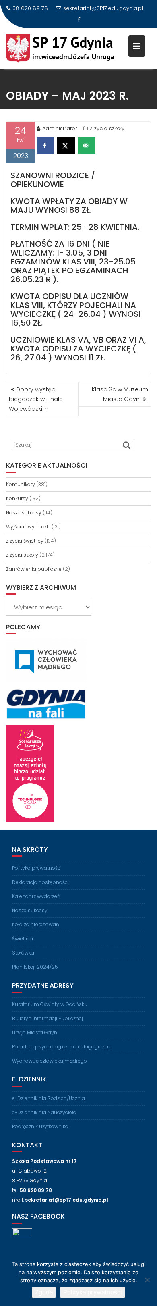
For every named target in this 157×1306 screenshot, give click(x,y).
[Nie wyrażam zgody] (147, 1280)
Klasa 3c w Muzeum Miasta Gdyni (120, 394)
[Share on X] (66, 145)
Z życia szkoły (107, 128)
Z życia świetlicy (24, 540)
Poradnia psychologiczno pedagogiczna (61, 1046)
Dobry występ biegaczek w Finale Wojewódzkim (36, 399)
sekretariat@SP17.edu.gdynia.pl (103, 8)
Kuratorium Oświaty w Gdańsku (49, 1004)
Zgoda (44, 1292)
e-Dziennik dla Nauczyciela (44, 1112)
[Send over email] (86, 145)
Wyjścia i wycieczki (28, 526)
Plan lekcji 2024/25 (35, 966)
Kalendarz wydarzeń (36, 896)
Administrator (59, 128)
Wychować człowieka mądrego (49, 1060)
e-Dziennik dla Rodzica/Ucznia (48, 1098)
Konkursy (17, 498)
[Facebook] (78, 19)
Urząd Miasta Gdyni (35, 1032)
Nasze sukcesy (23, 512)
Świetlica (22, 938)
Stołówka (23, 952)
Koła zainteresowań (35, 924)
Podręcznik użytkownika (40, 1126)
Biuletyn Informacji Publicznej (47, 1018)
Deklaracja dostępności (40, 882)
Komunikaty (20, 484)
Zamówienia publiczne (34, 569)
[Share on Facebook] (45, 145)
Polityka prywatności (37, 868)
